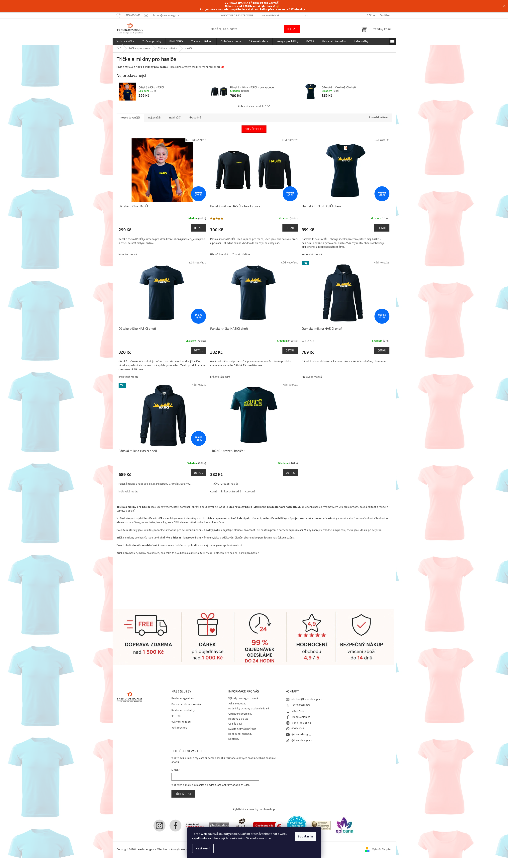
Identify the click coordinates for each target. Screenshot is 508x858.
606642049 (297, 711)
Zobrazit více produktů (252, 106)
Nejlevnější (154, 118)
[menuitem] (125, 41)
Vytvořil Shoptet (382, 849)
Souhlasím (305, 836)
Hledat (292, 29)
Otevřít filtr (254, 129)
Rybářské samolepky (245, 810)
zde (268, 838)
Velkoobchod (179, 728)
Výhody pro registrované (237, 15)
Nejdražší (174, 118)
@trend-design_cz (302, 735)
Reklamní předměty (183, 710)
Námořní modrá (128, 254)
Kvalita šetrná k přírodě (242, 729)
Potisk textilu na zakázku (186, 704)
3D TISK (176, 716)
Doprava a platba (238, 719)
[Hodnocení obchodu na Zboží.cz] (268, 825)
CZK (369, 15)
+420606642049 (300, 705)
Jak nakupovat (270, 15)
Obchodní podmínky (240, 714)
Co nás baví (235, 724)
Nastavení (202, 848)
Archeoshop (267, 810)
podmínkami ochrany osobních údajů (228, 785)
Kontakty (233, 739)
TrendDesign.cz (300, 717)
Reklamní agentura (182, 698)
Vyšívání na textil (181, 722)
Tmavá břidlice (241, 254)
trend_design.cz (301, 723)
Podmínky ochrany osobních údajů (248, 709)
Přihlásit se (183, 794)
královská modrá (312, 254)
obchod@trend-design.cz (306, 699)
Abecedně (195, 118)
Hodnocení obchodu (240, 734)
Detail (198, 228)
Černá (213, 492)
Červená (250, 492)
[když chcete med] (241, 825)
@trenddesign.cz (301, 740)
